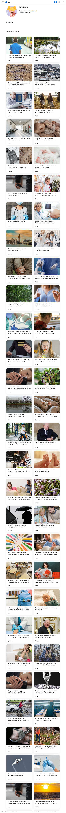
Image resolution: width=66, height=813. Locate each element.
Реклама (14, 811)
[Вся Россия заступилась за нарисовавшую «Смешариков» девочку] (19, 547)
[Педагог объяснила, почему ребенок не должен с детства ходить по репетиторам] (47, 519)
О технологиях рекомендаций (52, 811)
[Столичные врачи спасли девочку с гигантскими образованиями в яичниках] (47, 270)
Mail (3, 811)
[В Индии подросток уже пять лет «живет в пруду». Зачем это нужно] (47, 49)
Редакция (40, 811)
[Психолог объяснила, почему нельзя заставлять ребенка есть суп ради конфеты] (19, 464)
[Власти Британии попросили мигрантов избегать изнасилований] (19, 243)
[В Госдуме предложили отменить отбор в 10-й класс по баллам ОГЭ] (19, 574)
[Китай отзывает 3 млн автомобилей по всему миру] (47, 77)
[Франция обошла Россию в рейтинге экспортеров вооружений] (19, 768)
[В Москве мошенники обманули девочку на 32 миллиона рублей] (19, 353)
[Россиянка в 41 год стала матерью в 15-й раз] (47, 602)
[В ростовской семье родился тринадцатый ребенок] (47, 464)
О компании (8, 811)
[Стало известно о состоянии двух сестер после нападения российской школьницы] (19, 49)
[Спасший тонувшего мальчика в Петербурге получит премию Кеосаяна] (47, 685)
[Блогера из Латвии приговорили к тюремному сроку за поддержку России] (19, 740)
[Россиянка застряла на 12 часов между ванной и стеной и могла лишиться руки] (19, 630)
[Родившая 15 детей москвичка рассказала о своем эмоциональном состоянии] (47, 160)
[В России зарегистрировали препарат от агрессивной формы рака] (47, 768)
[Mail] (6, 2)
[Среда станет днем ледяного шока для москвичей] (19, 298)
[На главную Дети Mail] (9, 2)
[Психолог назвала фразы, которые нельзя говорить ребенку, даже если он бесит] (19, 492)
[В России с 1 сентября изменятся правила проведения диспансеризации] (19, 105)
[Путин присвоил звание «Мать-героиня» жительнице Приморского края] (47, 436)
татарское (33, 11)
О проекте (34, 811)
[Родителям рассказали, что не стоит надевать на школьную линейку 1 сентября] (47, 188)
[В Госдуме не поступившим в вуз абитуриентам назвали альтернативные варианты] (47, 713)
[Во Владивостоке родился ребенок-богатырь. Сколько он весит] (47, 132)
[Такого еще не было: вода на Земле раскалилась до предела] (47, 796)
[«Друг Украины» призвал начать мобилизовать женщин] (47, 630)
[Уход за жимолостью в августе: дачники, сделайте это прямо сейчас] (47, 381)
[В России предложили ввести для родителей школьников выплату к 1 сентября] (19, 602)
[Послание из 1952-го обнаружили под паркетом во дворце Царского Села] (19, 77)
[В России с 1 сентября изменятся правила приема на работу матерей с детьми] (19, 657)
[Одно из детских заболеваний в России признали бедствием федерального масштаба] (47, 353)
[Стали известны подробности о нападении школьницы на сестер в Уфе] (19, 796)
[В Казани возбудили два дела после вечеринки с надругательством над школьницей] (19, 188)
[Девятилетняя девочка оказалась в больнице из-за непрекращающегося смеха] (19, 132)
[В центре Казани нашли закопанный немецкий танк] (19, 160)
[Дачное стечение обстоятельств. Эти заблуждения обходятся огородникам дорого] (47, 740)
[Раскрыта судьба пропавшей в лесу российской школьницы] (47, 657)
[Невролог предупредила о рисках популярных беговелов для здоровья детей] (19, 436)
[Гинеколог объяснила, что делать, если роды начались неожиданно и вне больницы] (47, 547)
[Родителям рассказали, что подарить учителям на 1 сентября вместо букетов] (47, 574)
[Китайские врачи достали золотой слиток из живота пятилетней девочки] (19, 215)
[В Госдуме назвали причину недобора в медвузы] (47, 243)
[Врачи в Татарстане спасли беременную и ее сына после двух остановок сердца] (47, 215)
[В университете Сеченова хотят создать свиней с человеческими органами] (47, 409)
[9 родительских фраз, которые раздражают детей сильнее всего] (19, 381)
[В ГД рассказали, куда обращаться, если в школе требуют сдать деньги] (19, 685)
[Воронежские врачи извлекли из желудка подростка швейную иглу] (19, 326)
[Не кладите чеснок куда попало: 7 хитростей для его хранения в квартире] (47, 492)
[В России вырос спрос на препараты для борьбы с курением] (47, 298)
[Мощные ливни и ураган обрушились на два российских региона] (19, 713)
